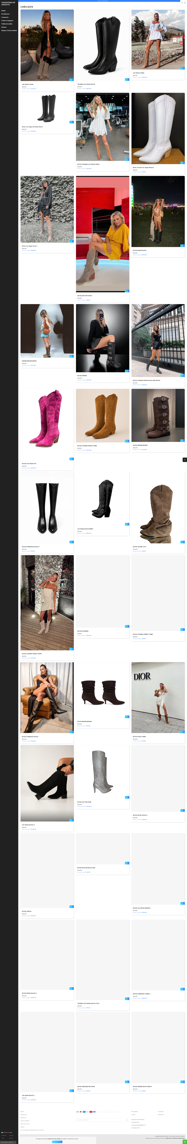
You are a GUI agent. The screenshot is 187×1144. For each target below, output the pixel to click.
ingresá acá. (169, 1138)
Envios (3, 27)
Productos (5, 14)
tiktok (2, 1138)
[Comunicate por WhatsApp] (185, 1142)
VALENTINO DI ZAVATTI (8, 3)
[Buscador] (182, 3)
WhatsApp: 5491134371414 (137, 1119)
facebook (11, 1135)
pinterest (11, 1138)
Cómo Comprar (7, 20)
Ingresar (11, 1142)
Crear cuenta (4, 1142)
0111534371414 (135, 1122)
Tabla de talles (6, 24)
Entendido (57, 1142)
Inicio (3, 11)
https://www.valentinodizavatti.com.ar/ (9, 30)
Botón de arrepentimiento (179, 1138)
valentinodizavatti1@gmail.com (138, 1125)
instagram (3, 1135)
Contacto (4, 17)
